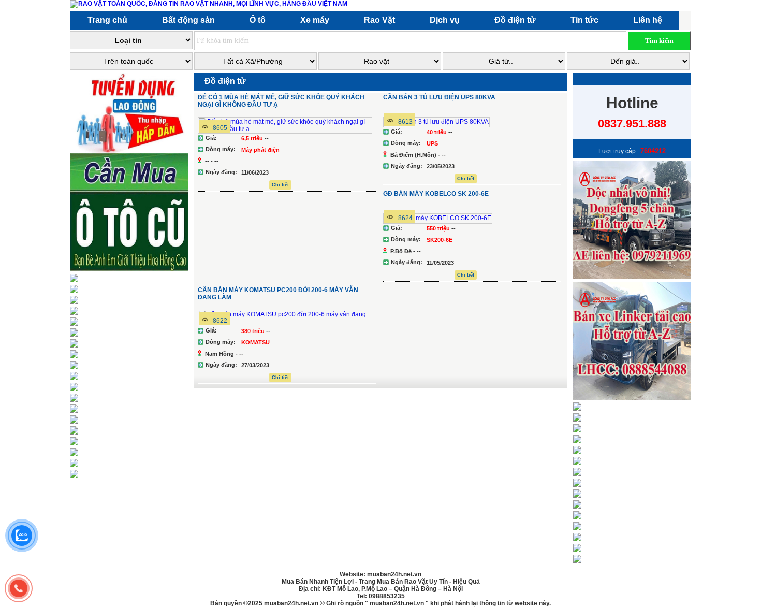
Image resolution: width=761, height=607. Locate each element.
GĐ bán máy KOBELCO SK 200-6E (436, 193)
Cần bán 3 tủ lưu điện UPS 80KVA (439, 97)
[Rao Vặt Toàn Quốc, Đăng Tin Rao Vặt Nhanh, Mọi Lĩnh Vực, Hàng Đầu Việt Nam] (210, 3)
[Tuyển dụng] (131, 151)
